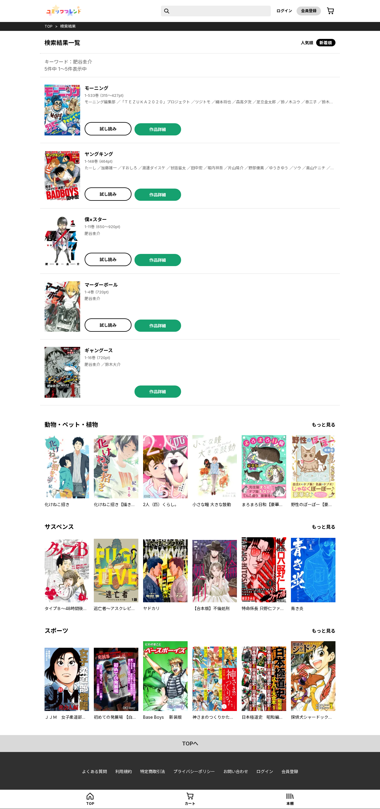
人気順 (307, 42)
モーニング (96, 88)
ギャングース (99, 350)
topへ (190, 743)
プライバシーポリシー (194, 771)
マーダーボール (101, 285)
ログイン (284, 10)
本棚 (290, 803)
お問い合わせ (235, 771)
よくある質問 (94, 771)
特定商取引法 (152, 771)
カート (190, 803)
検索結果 (68, 26)
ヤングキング (99, 154)
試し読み (108, 128)
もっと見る (323, 425)
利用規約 (123, 771)
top (49, 26)
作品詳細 (157, 129)
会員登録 (308, 10)
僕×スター (96, 219)
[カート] (330, 11)
